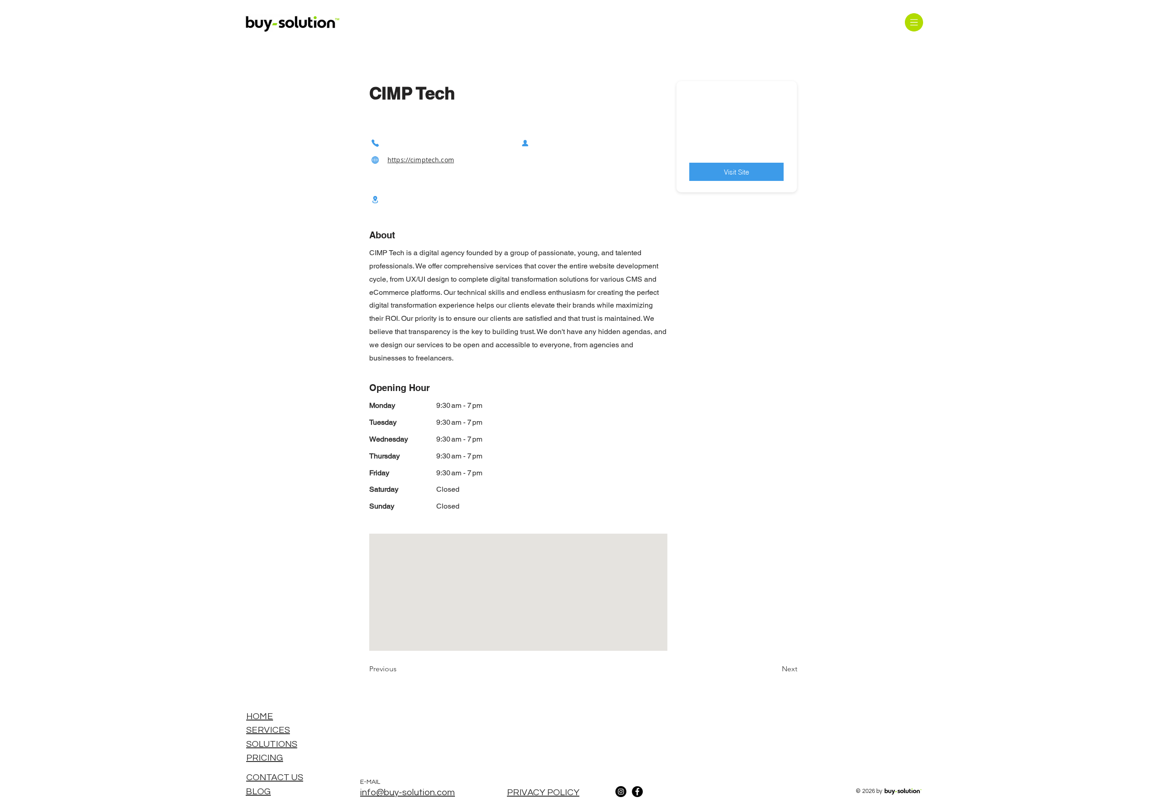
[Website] (375, 160)
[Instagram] (620, 791)
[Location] (375, 199)
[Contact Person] (525, 143)
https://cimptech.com (420, 159)
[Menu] (913, 22)
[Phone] (375, 143)
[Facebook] (637, 791)
